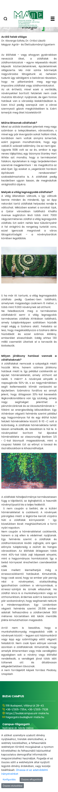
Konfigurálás (9, 779)
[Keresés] (5, 19)
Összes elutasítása (12, 785)
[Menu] (53, 19)
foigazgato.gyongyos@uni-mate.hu (28, 721)
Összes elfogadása (31, 779)
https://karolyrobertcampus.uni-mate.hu (27, 715)
